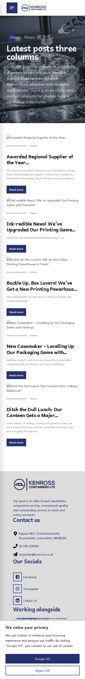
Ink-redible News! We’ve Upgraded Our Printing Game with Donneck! (39, 229)
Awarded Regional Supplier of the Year (40, 159)
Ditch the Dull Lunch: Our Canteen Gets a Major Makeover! (34, 415)
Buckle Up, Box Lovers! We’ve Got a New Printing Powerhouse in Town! (41, 289)
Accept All (42, 658)
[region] (42, 650)
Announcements (17, 145)
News (29, 37)
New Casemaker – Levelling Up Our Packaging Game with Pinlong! (40, 352)
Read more (16, 189)
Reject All (42, 670)
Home (15, 37)
